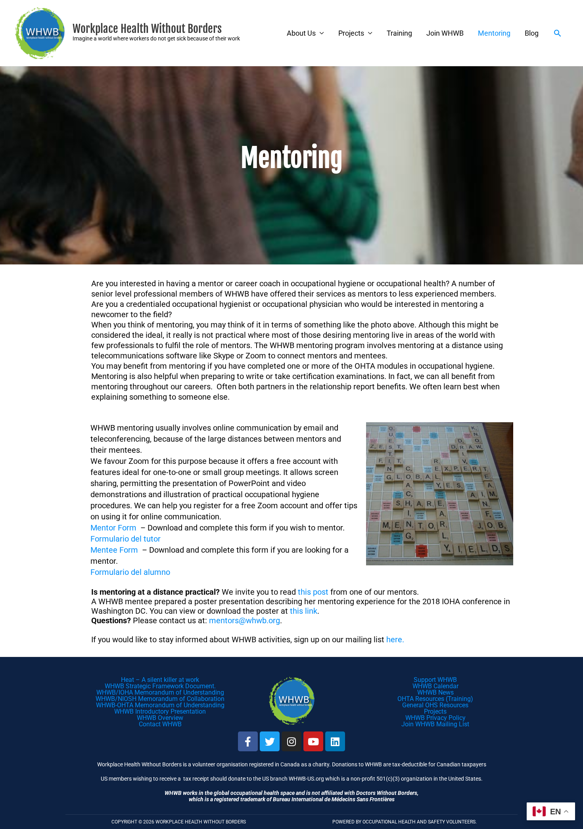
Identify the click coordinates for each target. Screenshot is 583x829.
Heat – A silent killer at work (160, 679)
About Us (301, 33)
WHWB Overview (160, 718)
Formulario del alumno (130, 572)
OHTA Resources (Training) (435, 699)
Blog (532, 33)
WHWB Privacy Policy (435, 718)
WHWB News (435, 692)
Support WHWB (435, 679)
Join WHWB (445, 33)
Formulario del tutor (125, 539)
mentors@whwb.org (244, 620)
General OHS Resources (435, 705)
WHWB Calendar (435, 686)
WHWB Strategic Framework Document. (160, 686)
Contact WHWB (160, 724)
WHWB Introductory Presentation (160, 711)
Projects (351, 33)
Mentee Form (114, 550)
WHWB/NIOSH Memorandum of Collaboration (160, 699)
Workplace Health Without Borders (147, 29)
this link (303, 611)
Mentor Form (113, 527)
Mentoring (494, 33)
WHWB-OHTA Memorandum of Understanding (160, 705)
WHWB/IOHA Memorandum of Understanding (160, 692)
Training (399, 33)
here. (395, 639)
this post (313, 592)
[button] (557, 33)
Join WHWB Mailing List (435, 724)
